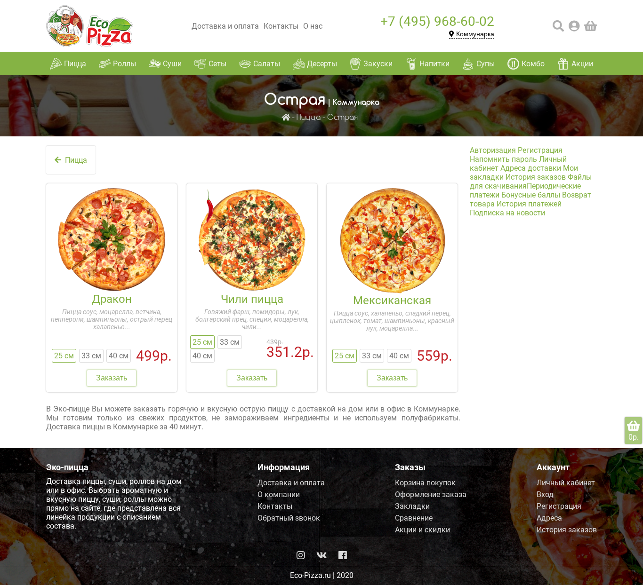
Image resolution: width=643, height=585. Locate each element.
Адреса (549, 518)
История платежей (529, 203)
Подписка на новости (507, 212)
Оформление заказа (430, 494)
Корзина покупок (425, 482)
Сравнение (414, 518)
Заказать (111, 378)
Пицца (309, 118)
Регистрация (540, 150)
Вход (545, 494)
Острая (342, 118)
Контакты (281, 26)
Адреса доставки (530, 168)
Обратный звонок (288, 518)
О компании (278, 494)
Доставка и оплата (225, 26)
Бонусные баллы (530, 194)
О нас (312, 26)
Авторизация (493, 150)
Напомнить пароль (503, 159)
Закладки (412, 506)
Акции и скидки (422, 529)
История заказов (536, 177)
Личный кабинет (566, 482)
